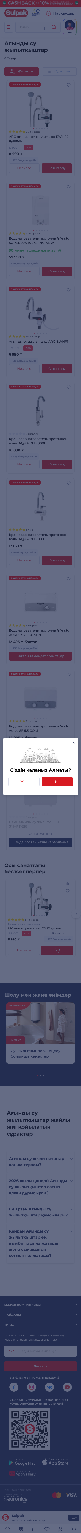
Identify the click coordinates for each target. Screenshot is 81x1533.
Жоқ (24, 782)
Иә (57, 782)
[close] (73, 742)
